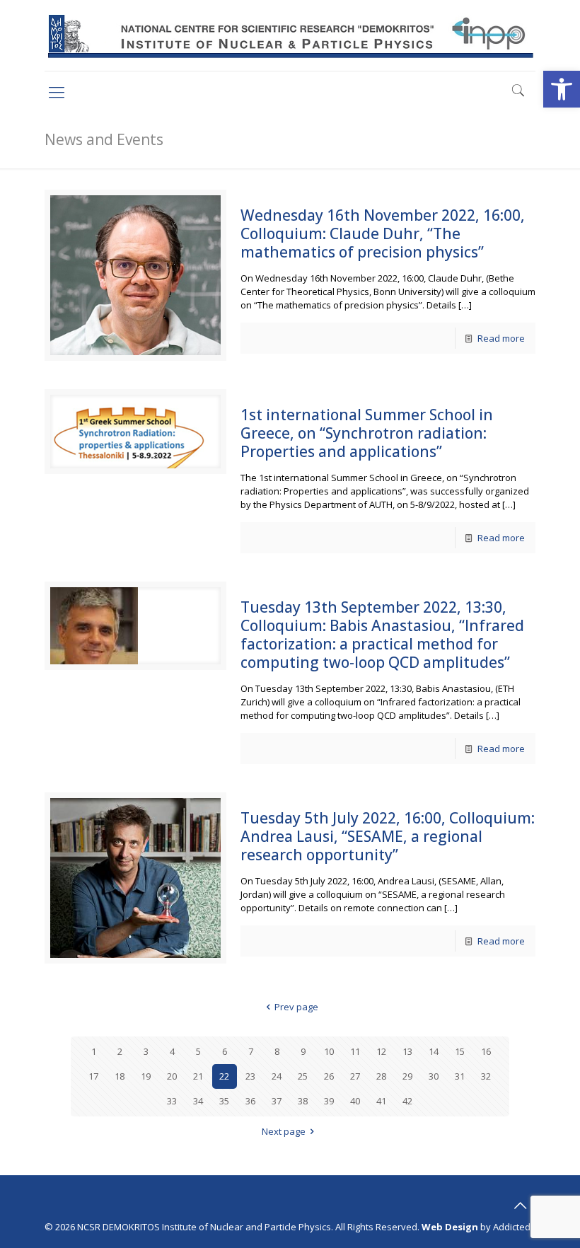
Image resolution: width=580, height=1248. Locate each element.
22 (224, 1076)
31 (460, 1076)
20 (172, 1076)
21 (198, 1076)
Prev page (296, 1006)
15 (460, 1051)
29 (407, 1076)
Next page (284, 1131)
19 (146, 1076)
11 (355, 1051)
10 (329, 1051)
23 (250, 1076)
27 (355, 1076)
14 (434, 1051)
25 (303, 1076)
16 (486, 1051)
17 (93, 1076)
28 (381, 1076)
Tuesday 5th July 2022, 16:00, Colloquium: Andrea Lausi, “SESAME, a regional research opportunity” (387, 836)
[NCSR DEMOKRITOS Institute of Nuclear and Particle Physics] (290, 35)
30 (434, 1076)
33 (172, 1100)
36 (250, 1100)
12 (381, 1051)
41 (381, 1100)
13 (407, 1051)
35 (224, 1100)
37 (277, 1100)
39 (329, 1100)
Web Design (450, 1226)
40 (355, 1100)
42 (407, 1100)
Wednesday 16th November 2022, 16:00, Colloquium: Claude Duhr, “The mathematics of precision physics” (382, 233)
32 (486, 1076)
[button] (561, 89)
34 (198, 1100)
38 (303, 1100)
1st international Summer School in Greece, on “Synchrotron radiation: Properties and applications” (366, 433)
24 (277, 1076)
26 (329, 1076)
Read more (501, 338)
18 (119, 1076)
